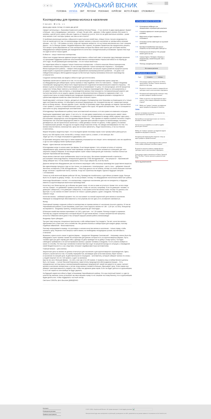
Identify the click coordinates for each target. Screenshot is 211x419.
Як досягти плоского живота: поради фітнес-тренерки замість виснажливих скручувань (154, 89)
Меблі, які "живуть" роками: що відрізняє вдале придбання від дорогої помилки (153, 106)
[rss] (51, 5)
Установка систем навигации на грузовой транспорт (154, 42)
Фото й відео (131, 11)
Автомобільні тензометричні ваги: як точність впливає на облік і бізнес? (150, 119)
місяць (160, 77)
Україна (73, 11)
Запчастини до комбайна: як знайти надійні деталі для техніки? (149, 125)
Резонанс (103, 11)
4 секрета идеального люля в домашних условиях (153, 32)
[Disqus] (87, 314)
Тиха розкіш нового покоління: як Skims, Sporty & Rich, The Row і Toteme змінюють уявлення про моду (153, 83)
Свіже (137, 109)
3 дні (139, 77)
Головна (61, 11)
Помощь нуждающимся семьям (151, 64)
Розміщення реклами (49, 411)
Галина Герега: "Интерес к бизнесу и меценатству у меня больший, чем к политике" (152, 58)
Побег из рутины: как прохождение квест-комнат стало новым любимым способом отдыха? (153, 100)
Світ (82, 11)
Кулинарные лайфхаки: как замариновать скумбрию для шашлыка (153, 27)
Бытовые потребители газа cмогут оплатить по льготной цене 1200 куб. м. (153, 47)
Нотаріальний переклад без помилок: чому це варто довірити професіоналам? (153, 94)
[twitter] (47, 5)
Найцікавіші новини (145, 73)
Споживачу (148, 11)
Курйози (116, 11)
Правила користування (49, 414)
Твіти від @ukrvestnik (143, 162)
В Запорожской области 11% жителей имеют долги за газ (152, 53)
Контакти (45, 408)
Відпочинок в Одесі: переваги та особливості (150, 37)
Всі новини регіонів (151, 68)
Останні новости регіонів (147, 21)
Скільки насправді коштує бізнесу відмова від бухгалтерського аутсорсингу (150, 113)
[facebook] (44, 5)
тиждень (150, 77)
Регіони (91, 11)
